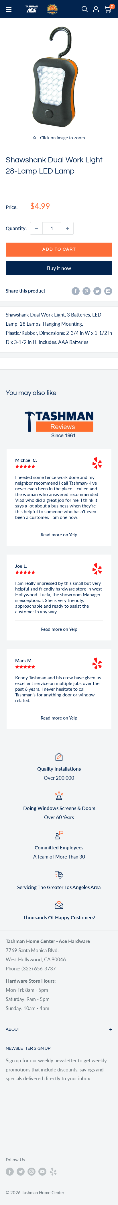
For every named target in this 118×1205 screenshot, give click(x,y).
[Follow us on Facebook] (10, 1171)
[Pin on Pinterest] (86, 290)
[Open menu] (8, 9)
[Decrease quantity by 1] (36, 228)
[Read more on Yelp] (97, 463)
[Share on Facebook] (76, 290)
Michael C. (26, 460)
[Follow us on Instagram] (31, 1171)
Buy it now (59, 268)
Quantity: (16, 228)
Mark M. (24, 660)
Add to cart (59, 249)
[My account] (96, 9)
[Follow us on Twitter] (21, 1171)
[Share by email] (108, 290)
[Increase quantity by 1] (67, 228)
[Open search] (85, 9)
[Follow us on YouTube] (42, 1171)
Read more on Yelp (59, 534)
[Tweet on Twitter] (97, 290)
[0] (107, 9)
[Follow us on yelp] (53, 1171)
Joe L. (21, 566)
